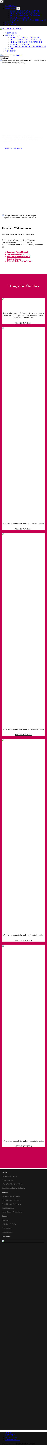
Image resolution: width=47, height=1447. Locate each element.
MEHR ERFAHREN (13, 148)
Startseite (8, 1433)
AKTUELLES (11, 33)
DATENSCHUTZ (12, 1439)
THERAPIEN (10, 35)
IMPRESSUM (11, 1437)
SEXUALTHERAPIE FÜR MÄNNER (26, 42)
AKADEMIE (10, 51)
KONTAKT (10, 49)
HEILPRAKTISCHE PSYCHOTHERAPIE (28, 46)
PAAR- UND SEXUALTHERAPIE (24, 37)
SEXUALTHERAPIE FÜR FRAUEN (25, 40)
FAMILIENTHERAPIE (19, 44)
